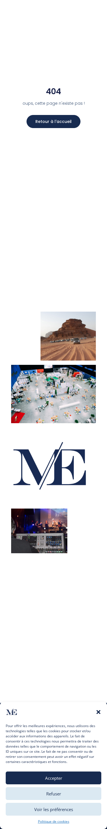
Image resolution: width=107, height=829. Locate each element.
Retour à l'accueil (53, 121)
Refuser (53, 794)
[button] (98, 712)
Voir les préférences (53, 809)
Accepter (53, 778)
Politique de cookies (53, 821)
